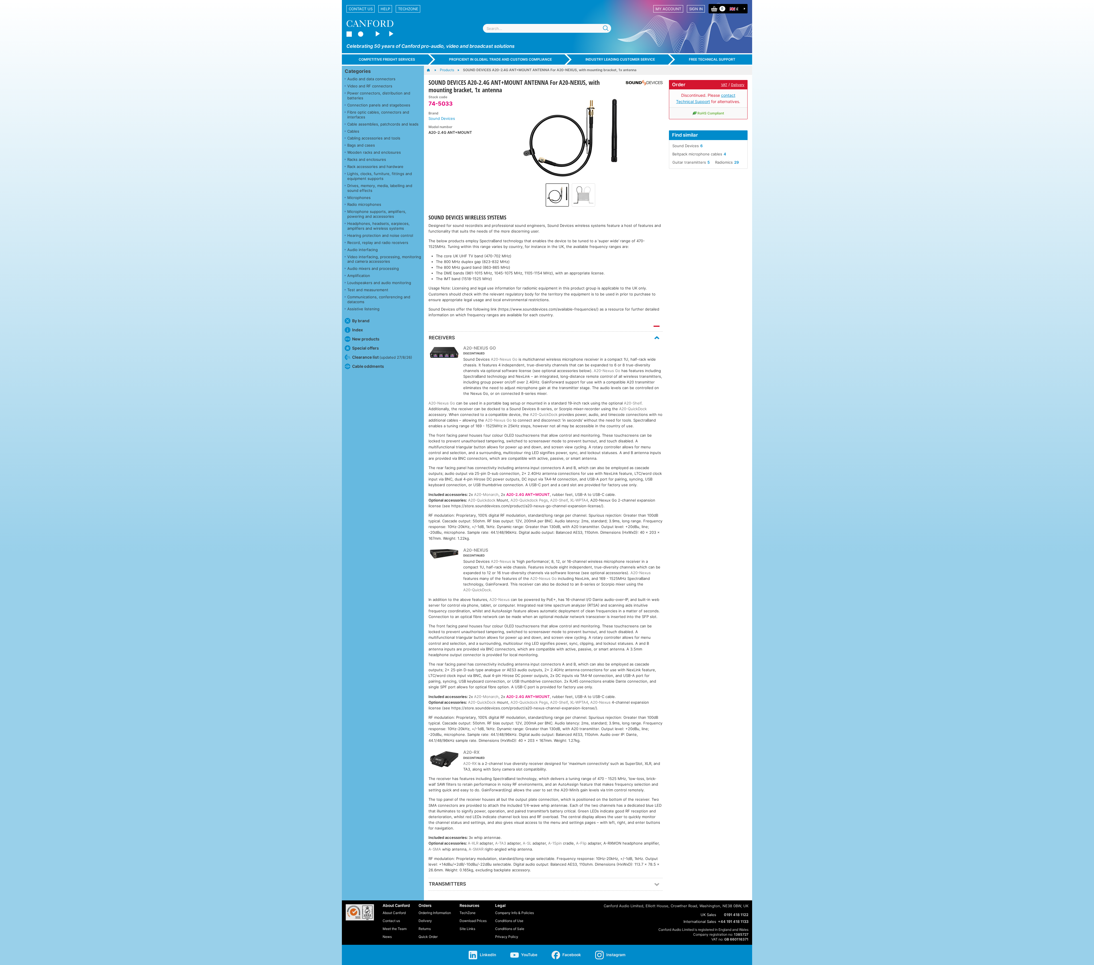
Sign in (696, 9)
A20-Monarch (486, 494)
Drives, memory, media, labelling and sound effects (379, 188)
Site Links (467, 929)
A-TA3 (500, 843)
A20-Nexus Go (504, 359)
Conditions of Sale (509, 929)
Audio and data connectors (371, 79)
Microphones (359, 197)
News (387, 937)
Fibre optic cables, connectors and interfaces (378, 114)
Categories (358, 71)
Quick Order (428, 937)
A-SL (527, 843)
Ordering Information (435, 913)
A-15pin (555, 843)
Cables (353, 131)
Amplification (358, 275)
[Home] (431, 70)
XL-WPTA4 (579, 500)
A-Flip (581, 843)
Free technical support (712, 59)
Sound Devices (441, 118)
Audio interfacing (362, 249)
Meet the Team (395, 929)
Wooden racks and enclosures (374, 152)
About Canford (394, 913)
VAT (724, 85)
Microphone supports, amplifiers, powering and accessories (376, 214)
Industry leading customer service (620, 59)
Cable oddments (368, 366)
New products (365, 338)
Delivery (737, 85)
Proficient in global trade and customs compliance (500, 59)
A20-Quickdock (481, 500)
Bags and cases (361, 145)
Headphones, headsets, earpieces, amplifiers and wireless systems (378, 226)
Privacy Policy (506, 937)
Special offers (365, 348)
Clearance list (382, 357)
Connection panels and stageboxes (378, 105)
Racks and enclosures (366, 159)
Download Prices (473, 921)
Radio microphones (364, 204)
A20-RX (471, 752)
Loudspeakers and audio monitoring (379, 282)
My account (668, 9)
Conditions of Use (509, 921)
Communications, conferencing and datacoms (378, 299)
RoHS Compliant (710, 113)
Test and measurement (367, 290)
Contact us (361, 9)
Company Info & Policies (514, 913)
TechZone (408, 9)
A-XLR (473, 843)
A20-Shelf (633, 403)
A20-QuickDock (633, 408)
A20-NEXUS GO (479, 348)
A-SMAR (476, 849)
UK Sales (708, 914)
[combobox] (547, 28)
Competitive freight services (387, 59)
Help (385, 9)
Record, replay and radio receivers (377, 242)
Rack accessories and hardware (375, 166)
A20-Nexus (501, 561)
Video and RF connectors (369, 86)
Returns (425, 929)
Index (357, 329)
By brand (361, 320)
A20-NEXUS (475, 550)
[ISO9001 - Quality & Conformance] (360, 912)
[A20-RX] (444, 760)
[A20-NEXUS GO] (444, 353)
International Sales (699, 921)
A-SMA (434, 849)
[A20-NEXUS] (444, 554)
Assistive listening (363, 309)
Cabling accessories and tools (373, 138)
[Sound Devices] (642, 83)
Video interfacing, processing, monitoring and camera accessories (384, 259)
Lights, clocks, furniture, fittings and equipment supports (379, 176)
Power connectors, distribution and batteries (378, 95)
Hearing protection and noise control (380, 235)
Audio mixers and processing (373, 268)
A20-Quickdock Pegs (529, 500)
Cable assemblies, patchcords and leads (383, 124)
